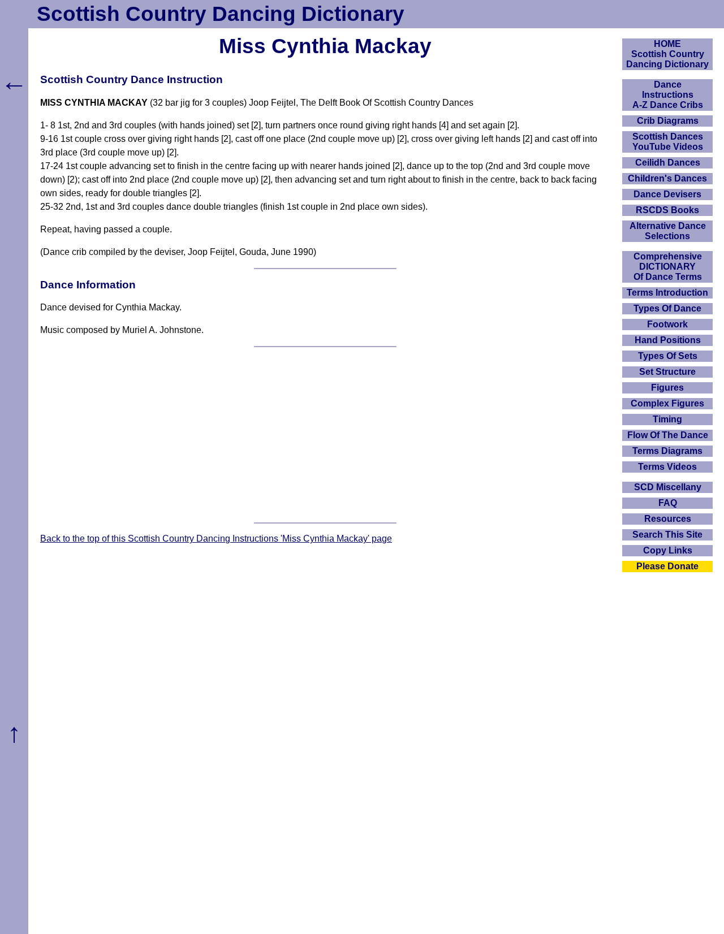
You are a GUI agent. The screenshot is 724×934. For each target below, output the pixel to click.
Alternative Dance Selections (668, 231)
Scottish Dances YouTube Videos (667, 142)
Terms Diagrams (667, 451)
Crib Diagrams (668, 121)
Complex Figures (667, 403)
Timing (667, 419)
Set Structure (667, 372)
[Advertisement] (325, 435)
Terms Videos (667, 467)
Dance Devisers (667, 194)
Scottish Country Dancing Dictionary (220, 13)
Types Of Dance (667, 308)
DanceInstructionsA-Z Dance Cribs (667, 95)
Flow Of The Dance (667, 435)
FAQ (667, 503)
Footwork (667, 324)
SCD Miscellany (667, 487)
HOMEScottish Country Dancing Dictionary (667, 54)
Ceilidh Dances (667, 162)
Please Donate (667, 566)
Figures (667, 387)
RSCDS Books (667, 210)
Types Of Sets (667, 356)
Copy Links (667, 550)
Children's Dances (667, 178)
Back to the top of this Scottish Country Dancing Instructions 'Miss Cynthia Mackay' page (216, 538)
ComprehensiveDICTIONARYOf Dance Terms (668, 267)
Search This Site (667, 534)
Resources (667, 519)
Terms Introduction (667, 292)
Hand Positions (668, 340)
